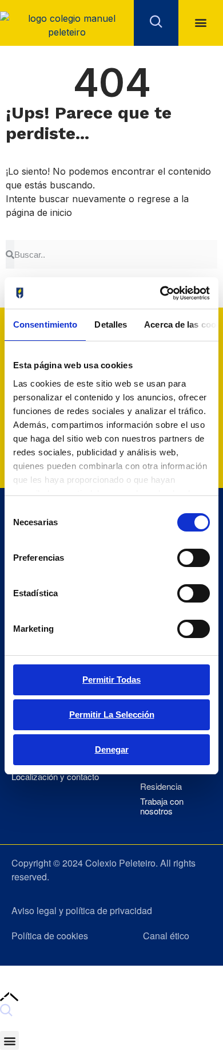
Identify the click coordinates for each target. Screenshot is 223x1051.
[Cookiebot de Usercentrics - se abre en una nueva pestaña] (160, 293)
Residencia (161, 787)
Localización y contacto (55, 777)
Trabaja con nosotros (162, 806)
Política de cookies (49, 935)
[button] (201, 22)
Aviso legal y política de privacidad (81, 910)
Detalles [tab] (110, 324)
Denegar (112, 749)
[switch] (193, 558)
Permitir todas (111, 679)
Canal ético (166, 935)
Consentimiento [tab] (45, 324)
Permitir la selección (111, 714)
